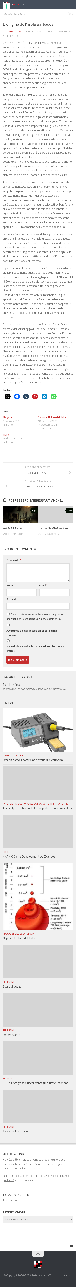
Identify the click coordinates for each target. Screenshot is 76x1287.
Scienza (7, 1078)
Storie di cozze (12, 986)
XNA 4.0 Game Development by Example (29, 856)
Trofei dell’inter (12, 684)
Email (43, 585)
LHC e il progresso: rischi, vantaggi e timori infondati (35, 1083)
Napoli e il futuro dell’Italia (52, 417)
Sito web (11, 599)
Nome (10, 585)
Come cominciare (13, 755)
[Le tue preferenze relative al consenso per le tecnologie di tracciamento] (6, 6)
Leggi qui (60, 1164)
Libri (5, 852)
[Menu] (71, 4)
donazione (46, 1176)
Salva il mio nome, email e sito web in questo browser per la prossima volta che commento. (34, 616)
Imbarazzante (11, 1034)
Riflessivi (8, 982)
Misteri (22, 14)
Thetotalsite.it (11, 1200)
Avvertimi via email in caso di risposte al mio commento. (32, 633)
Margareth (8, 417)
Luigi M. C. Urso (14, 31)
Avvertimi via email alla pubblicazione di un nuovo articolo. (35, 648)
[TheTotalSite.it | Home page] (19, 4)
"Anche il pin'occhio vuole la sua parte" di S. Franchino (35, 803)
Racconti (9, 14)
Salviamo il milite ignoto (17, 1131)
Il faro (6, 435)
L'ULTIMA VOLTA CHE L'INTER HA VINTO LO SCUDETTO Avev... (35, 689)
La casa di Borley (12, 527)
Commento (13, 560)
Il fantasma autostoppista (53, 527)
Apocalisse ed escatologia (18, 933)
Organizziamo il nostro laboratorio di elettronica (33, 760)
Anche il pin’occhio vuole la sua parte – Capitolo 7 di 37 (37, 808)
